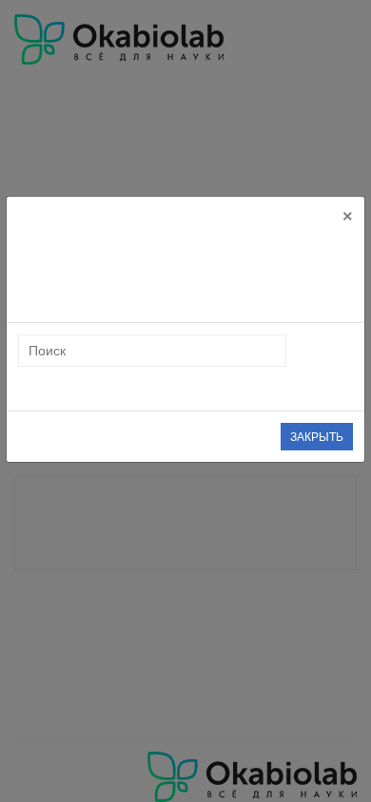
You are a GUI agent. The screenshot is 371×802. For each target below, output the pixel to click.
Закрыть (316, 437)
